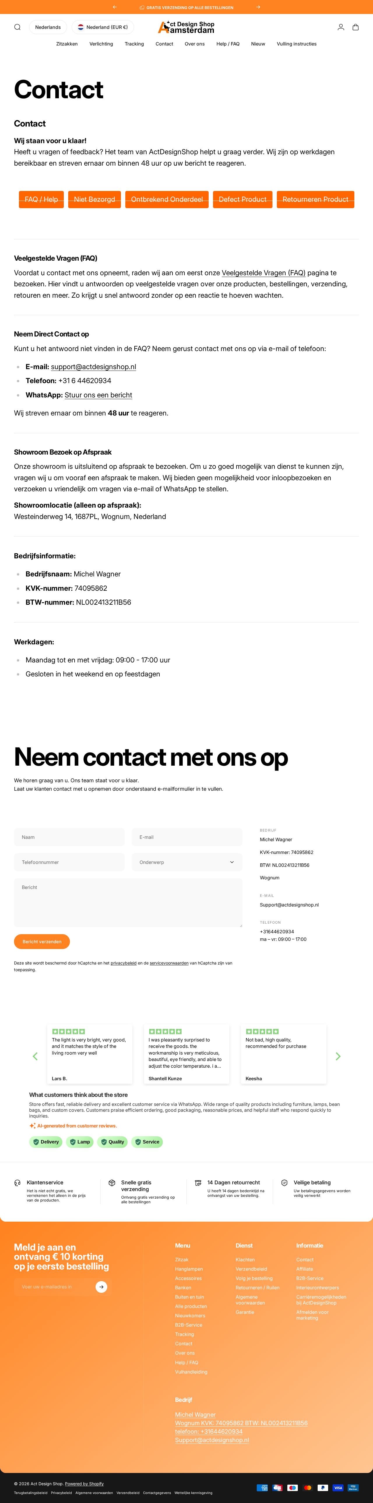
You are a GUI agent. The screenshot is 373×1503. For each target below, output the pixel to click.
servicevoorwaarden (169, 962)
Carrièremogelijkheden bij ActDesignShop (321, 1300)
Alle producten (191, 1306)
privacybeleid (124, 962)
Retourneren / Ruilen (257, 1287)
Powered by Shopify (84, 1483)
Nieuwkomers (190, 1315)
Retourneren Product (316, 199)
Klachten (245, 1259)
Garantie (245, 1312)
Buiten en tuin (189, 1297)
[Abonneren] (101, 1287)
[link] (195, 1414)
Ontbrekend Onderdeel (167, 199)
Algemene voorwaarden (250, 1300)
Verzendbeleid (251, 1269)
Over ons (185, 1353)
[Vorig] (114, 7)
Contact (183, 1343)
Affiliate (304, 1269)
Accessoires (188, 1278)
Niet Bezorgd (94, 199)
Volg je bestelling (254, 1278)
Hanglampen (189, 1269)
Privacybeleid (61, 1493)
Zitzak (182, 1259)
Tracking (184, 1334)
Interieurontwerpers (317, 1287)
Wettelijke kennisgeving (193, 1493)
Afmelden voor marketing (312, 1315)
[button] (36, 1056)
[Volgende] (258, 7)
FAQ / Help (41, 199)
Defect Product (243, 199)
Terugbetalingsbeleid (30, 1493)
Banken (183, 1287)
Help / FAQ (186, 1362)
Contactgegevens (157, 1493)
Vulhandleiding (191, 1372)
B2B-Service (188, 1325)
